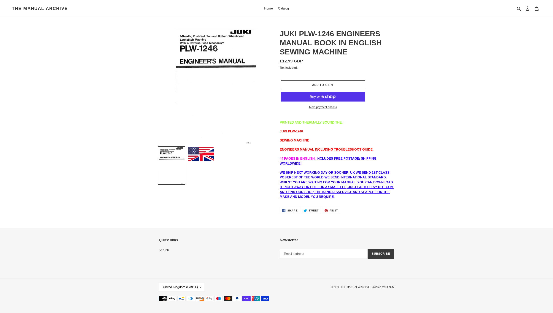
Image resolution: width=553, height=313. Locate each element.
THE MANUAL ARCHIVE (40, 8)
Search (164, 250)
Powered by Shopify (382, 287)
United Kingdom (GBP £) (180, 287)
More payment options (323, 107)
